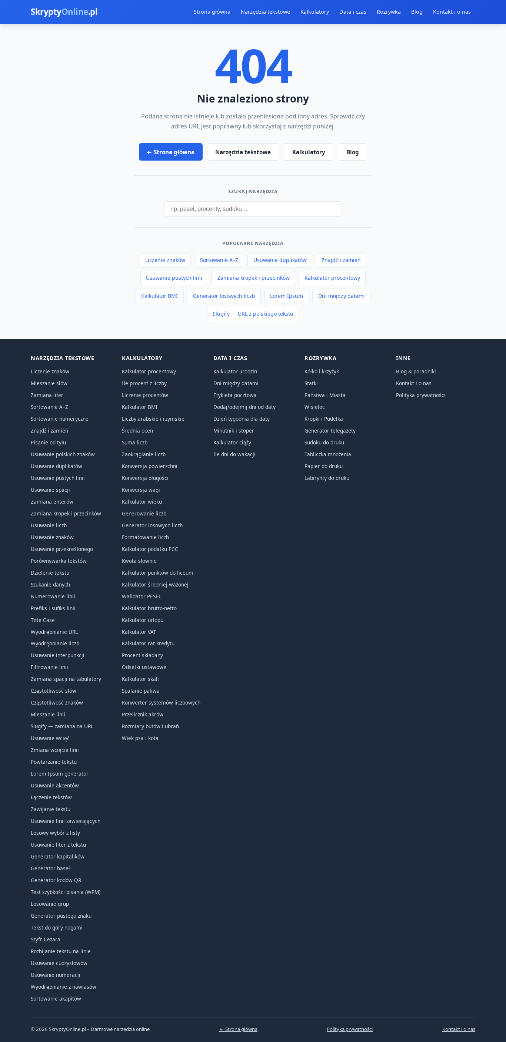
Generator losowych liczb (224, 295)
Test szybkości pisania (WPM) (65, 891)
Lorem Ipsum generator (60, 773)
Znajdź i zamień (341, 259)
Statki (311, 383)
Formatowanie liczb (145, 537)
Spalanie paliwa (141, 690)
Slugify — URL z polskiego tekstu (253, 313)
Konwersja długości (145, 477)
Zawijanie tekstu (50, 809)
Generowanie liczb (144, 513)
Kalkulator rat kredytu (148, 643)
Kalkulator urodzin (235, 371)
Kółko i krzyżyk (321, 371)
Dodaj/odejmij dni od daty (244, 406)
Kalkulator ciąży (232, 442)
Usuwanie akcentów (55, 785)
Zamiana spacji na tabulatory (66, 678)
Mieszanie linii (48, 714)
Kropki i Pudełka (323, 418)
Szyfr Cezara (45, 939)
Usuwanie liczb (49, 525)
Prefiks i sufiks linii (53, 608)
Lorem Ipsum (286, 295)
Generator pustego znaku (61, 915)
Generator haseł (50, 868)
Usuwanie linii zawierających (65, 820)
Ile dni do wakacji (234, 454)
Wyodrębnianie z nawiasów (63, 986)
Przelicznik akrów (142, 714)
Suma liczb (134, 442)
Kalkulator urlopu (142, 619)
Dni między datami (341, 295)
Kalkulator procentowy (332, 277)
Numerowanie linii (53, 596)
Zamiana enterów (52, 501)
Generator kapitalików (57, 856)
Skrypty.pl (64, 11)
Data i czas (352, 11)
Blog (417, 11)
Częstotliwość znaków (57, 702)
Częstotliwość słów (53, 690)
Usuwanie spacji (50, 489)
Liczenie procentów (145, 395)
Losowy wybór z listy (55, 832)
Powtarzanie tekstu (54, 761)
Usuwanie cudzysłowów (59, 963)
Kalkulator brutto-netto (149, 608)
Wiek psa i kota (140, 738)
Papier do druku (323, 466)
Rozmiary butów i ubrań (150, 726)
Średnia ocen (137, 430)
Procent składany (142, 655)
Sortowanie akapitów (56, 998)
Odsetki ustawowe (144, 666)
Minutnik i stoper (233, 430)
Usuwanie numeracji (55, 974)
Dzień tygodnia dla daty (241, 418)
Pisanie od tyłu (48, 442)
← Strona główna (170, 152)
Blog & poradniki (416, 371)
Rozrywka (389, 11)
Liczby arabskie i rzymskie (153, 418)
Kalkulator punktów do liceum (157, 572)
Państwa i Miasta (325, 395)
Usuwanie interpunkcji (57, 655)
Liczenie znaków (165, 259)
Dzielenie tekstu (50, 572)
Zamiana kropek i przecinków (253, 277)
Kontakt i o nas (452, 11)
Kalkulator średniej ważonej (155, 584)
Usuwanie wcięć (50, 738)
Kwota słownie (139, 560)
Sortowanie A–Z (219, 259)
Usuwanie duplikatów (280, 259)
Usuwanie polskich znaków (63, 454)
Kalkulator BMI (159, 295)
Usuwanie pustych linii (174, 277)
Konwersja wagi (141, 489)
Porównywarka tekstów (59, 560)
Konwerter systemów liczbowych (161, 702)
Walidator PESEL (141, 596)
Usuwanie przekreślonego (62, 548)
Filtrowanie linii (49, 666)
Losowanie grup (50, 903)
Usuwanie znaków (52, 537)
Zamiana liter (47, 395)
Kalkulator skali (140, 678)
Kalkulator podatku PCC (150, 548)
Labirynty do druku (326, 477)
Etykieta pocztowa (235, 395)
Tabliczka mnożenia (327, 454)
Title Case (43, 619)
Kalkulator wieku (142, 501)
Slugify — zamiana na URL (62, 726)
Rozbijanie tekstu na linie (61, 951)
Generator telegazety (330, 430)
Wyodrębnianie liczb (55, 643)
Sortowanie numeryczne (60, 418)
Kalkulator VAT (139, 631)
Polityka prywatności (421, 395)
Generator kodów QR (56, 880)
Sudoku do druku (324, 442)
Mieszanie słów (49, 383)
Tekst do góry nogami (57, 927)
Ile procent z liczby (144, 383)
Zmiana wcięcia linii (55, 749)
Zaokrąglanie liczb (144, 454)
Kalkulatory (314, 11)
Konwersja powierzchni (149, 466)
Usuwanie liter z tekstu (58, 844)
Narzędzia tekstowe (265, 11)
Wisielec (314, 406)
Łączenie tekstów (51, 797)
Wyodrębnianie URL (54, 631)
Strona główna (212, 11)
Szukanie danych (50, 584)
